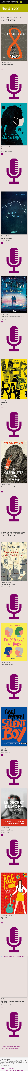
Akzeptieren (4, 1068)
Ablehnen (11, 1068)
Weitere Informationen (10, 1070)
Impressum (20, 1070)
